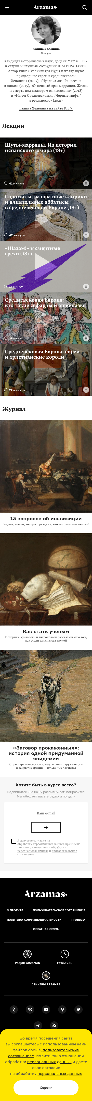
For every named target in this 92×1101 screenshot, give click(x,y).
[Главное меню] (7, 7)
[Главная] (46, 893)
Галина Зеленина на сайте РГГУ (46, 108)
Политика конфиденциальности (34, 919)
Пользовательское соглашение (59, 910)
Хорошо (46, 1088)
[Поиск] (85, 7)
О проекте (15, 910)
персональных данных (49, 1061)
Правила (78, 919)
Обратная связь (46, 929)
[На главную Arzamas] (46, 7)
